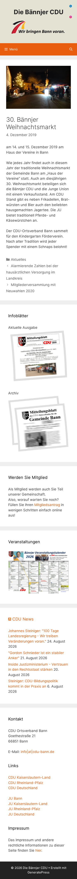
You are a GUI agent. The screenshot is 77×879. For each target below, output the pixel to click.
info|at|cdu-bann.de (37, 752)
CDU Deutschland (23, 788)
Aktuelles (18, 259)
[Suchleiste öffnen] (71, 49)
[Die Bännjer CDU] (38, 27)
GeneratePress (38, 872)
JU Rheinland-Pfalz (24, 809)
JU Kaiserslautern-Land (27, 804)
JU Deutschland (21, 814)
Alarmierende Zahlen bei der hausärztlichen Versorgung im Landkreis (32, 272)
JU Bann (15, 798)
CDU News (22, 619)
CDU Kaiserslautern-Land (29, 777)
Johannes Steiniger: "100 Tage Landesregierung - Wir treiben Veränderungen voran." (33, 636)
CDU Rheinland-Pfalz (25, 783)
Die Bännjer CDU (38, 12)
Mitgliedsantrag (47, 505)
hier (38, 850)
